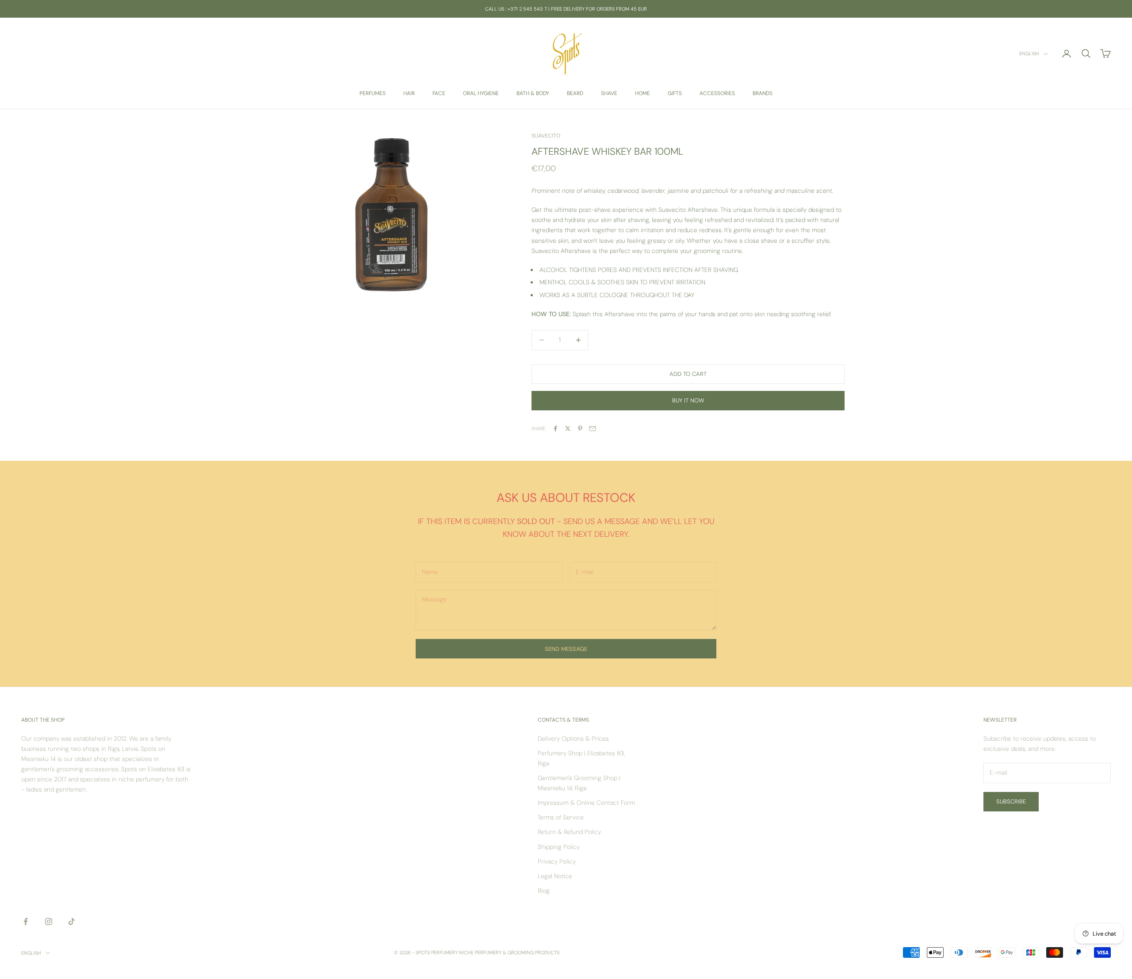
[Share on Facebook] (555, 428)
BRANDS (763, 93)
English (1029, 54)
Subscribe (1011, 801)
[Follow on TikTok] (71, 921)
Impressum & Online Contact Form (586, 803)
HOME (642, 93)
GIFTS (675, 93)
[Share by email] (592, 428)
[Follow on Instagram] (48, 921)
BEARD (575, 93)
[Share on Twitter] (567, 428)
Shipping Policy (559, 847)
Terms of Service (561, 817)
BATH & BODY (532, 93)
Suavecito (546, 135)
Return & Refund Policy (569, 832)
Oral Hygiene (481, 93)
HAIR (409, 93)
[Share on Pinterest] (580, 428)
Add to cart (688, 374)
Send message (566, 649)
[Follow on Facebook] (25, 921)
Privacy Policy (557, 861)
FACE (438, 93)
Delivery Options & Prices (573, 738)
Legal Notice (555, 876)
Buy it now (688, 400)
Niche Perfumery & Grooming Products (509, 952)
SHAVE (609, 93)
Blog (544, 891)
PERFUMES (372, 93)
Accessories (717, 93)
